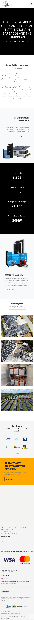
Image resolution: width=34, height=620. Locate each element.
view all (16, 453)
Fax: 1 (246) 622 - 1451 (6, 531)
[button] (33, 1)
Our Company (4, 539)
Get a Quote (24, 137)
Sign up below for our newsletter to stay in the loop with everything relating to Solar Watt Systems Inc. (15, 582)
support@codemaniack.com (7, 600)
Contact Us (3, 545)
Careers (2, 543)
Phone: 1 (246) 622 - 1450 (7, 529)
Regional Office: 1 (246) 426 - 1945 (9, 533)
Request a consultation (6, 541)
